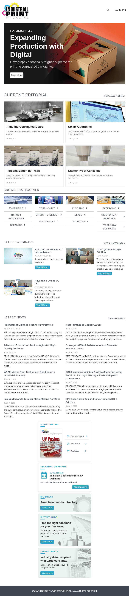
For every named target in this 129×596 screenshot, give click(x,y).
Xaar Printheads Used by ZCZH (83, 324)
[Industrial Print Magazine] (15, 10)
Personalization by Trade (23, 170)
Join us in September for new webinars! (48, 251)
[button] (108, 10)
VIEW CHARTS (47, 573)
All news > (119, 318)
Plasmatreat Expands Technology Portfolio (29, 324)
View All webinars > (114, 243)
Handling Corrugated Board (25, 126)
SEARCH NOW (47, 508)
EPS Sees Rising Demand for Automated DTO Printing (91, 400)
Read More (16, 75)
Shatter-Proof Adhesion (84, 170)
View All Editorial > (114, 96)
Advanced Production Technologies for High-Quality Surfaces (30, 346)
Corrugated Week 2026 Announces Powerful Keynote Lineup (91, 346)
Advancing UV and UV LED (47, 282)
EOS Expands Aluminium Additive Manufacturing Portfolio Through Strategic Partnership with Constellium (94, 375)
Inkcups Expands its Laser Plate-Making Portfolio (32, 399)
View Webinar (42, 267)
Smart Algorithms (80, 126)
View (110, 318)
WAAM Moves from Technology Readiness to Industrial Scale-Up (29, 373)
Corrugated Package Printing (109, 251)
